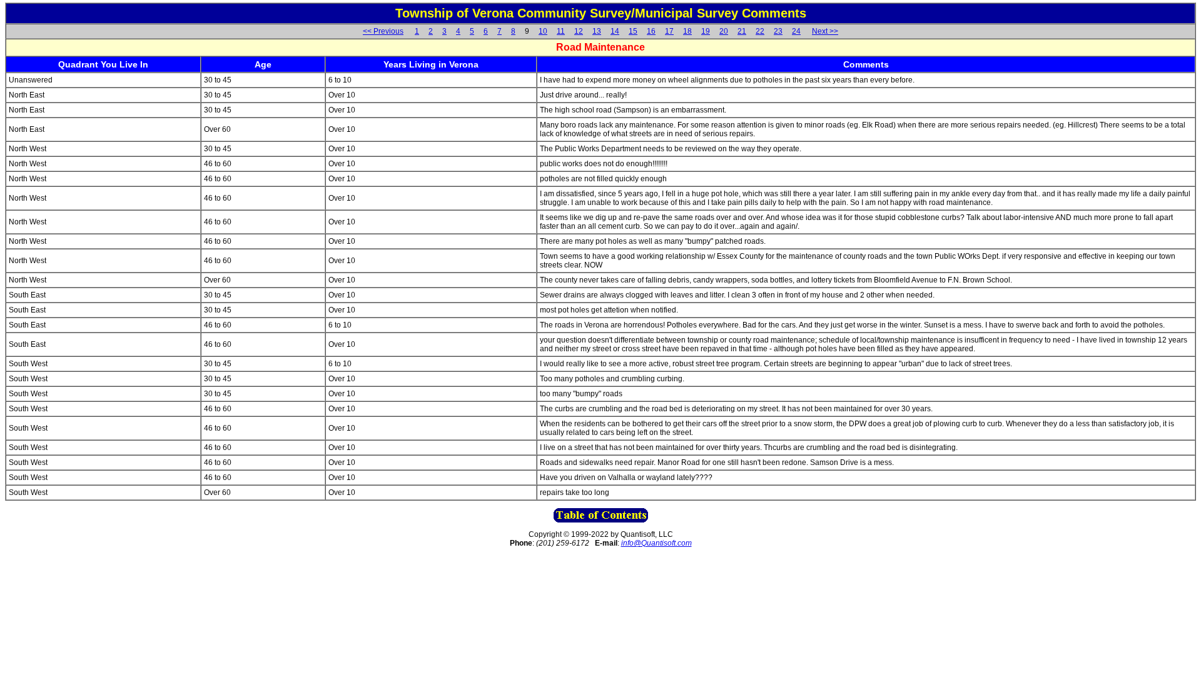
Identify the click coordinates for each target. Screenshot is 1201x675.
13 (596, 31)
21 (741, 31)
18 (687, 31)
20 (723, 31)
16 (651, 31)
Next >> (825, 31)
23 (778, 31)
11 (561, 31)
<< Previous (383, 31)
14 (615, 31)
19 (705, 31)
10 (543, 31)
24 (796, 31)
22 (760, 31)
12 (578, 31)
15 (633, 31)
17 (669, 31)
